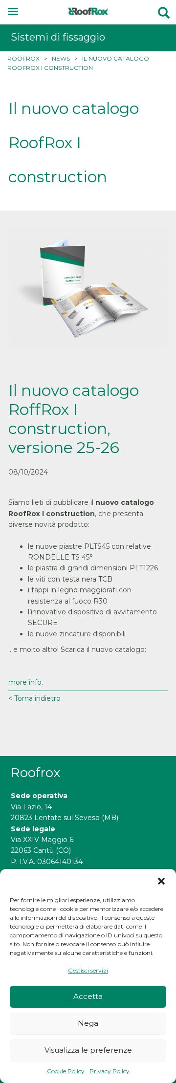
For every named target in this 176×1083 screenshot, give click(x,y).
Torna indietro (36, 698)
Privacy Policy (109, 1071)
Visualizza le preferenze (88, 1050)
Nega (88, 1023)
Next (153, 287)
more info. (25, 682)
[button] (161, 881)
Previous (23, 287)
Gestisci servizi (88, 970)
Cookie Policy (66, 1071)
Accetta (88, 996)
